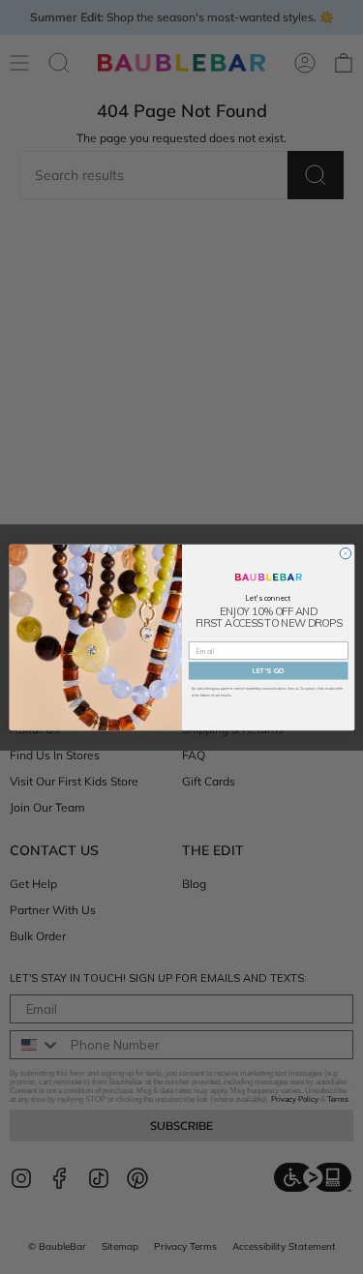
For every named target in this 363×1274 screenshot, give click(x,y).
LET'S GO (268, 670)
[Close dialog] (345, 553)
